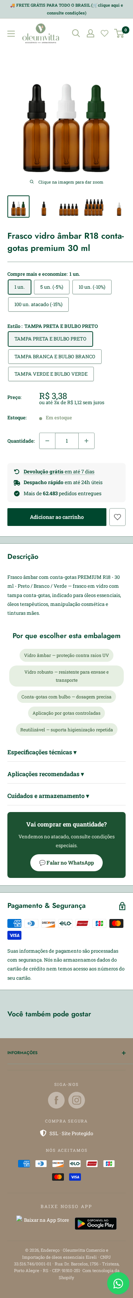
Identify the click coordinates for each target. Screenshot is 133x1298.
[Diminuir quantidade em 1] (47, 441)
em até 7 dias (59, 471)
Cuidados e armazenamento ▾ (48, 795)
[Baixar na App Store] (43, 1223)
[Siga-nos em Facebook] (56, 1100)
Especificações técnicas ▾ (41, 752)
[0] (119, 33)
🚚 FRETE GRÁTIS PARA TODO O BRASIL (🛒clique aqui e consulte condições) (66, 9)
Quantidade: (21, 440)
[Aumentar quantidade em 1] (86, 441)
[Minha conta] (90, 33)
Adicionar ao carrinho (57, 516)
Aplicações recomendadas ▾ (45, 774)
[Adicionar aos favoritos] (117, 517)
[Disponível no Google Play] (96, 1223)
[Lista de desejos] (104, 33)
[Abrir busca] (76, 33)
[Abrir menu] (11, 34)
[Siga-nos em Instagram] (76, 1100)
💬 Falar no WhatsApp (66, 862)
